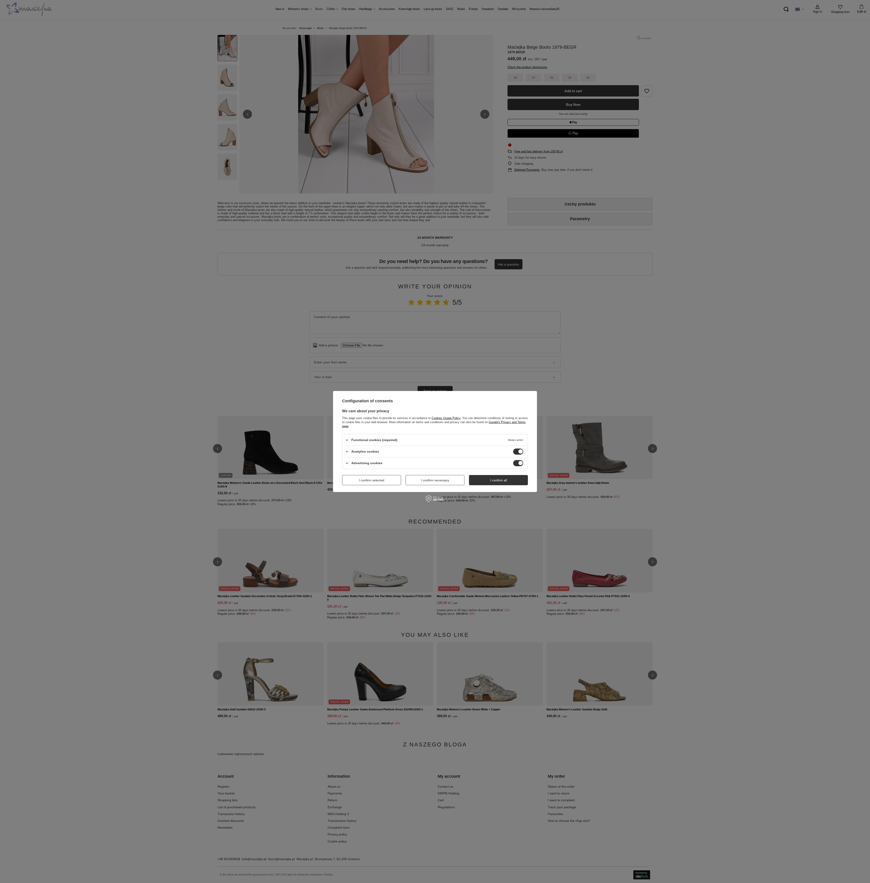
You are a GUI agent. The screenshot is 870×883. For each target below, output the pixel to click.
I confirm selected (371, 480)
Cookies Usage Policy (446, 418)
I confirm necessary (435, 480)
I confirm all (498, 480)
